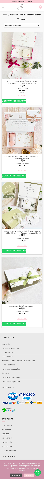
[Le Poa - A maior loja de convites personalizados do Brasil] (22, 7)
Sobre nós (6, 344)
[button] (37, 472)
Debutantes (7, 446)
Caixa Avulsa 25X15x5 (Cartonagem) (22, 306)
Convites (5, 434)
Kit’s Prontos (7, 425)
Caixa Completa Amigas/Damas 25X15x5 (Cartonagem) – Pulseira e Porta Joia (22, 82)
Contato (5, 373)
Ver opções (22, 95)
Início (5, 15)
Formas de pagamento (11, 381)
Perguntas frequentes (11, 369)
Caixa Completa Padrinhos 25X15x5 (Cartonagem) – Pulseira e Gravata (22, 157)
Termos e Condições (10, 348)
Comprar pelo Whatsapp (14, 101)
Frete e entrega (8, 365)
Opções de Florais (9, 450)
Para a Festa (7, 442)
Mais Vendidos (7, 438)
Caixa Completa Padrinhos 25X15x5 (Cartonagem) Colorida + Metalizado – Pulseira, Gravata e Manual (22, 232)
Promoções (6, 429)
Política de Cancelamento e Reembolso (18, 361)
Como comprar (8, 352)
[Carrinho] (40, 7)
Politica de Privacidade (11, 377)
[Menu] (3, 7)
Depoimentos (7, 356)
